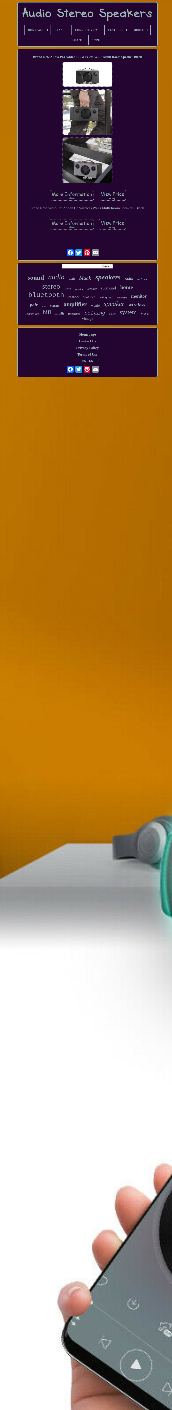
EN (84, 361)
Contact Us (87, 341)
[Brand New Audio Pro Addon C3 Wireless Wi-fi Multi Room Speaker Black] (87, 75)
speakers (108, 277)
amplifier (75, 304)
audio (56, 277)
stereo (51, 286)
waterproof (106, 297)
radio (129, 279)
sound (36, 277)
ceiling (95, 313)
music (145, 313)
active (142, 279)
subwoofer (122, 297)
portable (79, 289)
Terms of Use (87, 355)
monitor (139, 296)
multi (59, 313)
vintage (87, 319)
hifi (47, 312)
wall (72, 279)
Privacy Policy (87, 348)
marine (54, 305)
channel (73, 297)
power (112, 313)
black (85, 278)
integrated (74, 313)
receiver (92, 289)
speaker (114, 303)
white (95, 305)
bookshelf (89, 297)
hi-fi (67, 288)
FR (91, 361)
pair (34, 304)
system (128, 312)
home (126, 287)
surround (108, 288)
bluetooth (46, 295)
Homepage (87, 334)
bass (44, 306)
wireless (137, 304)
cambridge (32, 313)
